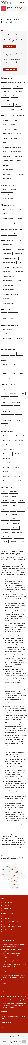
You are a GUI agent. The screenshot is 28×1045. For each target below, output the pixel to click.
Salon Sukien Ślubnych (8, 462)
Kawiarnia (14, 214)
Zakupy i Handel (8, 431)
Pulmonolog (6, 527)
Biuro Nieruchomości (8, 100)
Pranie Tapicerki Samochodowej (10, 294)
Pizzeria (20, 209)
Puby (4, 223)
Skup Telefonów (6, 471)
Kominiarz (18, 133)
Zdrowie (6, 487)
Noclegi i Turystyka (9, 310)
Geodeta (5, 138)
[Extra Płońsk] (6, 2)
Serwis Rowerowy (19, 271)
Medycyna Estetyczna (8, 369)
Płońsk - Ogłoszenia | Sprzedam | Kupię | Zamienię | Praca (15, 9)
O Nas (13, 1035)
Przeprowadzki (20, 249)
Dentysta (13, 541)
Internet (5, 342)
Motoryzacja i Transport (10, 240)
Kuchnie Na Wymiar (8, 160)
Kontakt (3, 1018)
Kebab (21, 223)
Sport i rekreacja (8, 349)
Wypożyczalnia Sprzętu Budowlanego (12, 147)
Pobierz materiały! (10, 69)
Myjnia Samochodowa (8, 276)
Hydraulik (14, 398)
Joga (13, 353)
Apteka (22, 541)
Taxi (20, 262)
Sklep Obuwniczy (18, 476)
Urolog (4, 491)
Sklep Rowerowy (19, 440)
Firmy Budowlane (20, 174)
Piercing (13, 364)
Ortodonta (5, 532)
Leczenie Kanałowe (17, 532)
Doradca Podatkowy (18, 91)
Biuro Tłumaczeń (7, 407)
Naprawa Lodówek (19, 156)
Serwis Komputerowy (8, 329)
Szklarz (4, 124)
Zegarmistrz (5, 389)
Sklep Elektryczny (7, 480)
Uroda (5, 360)
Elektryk (5, 402)
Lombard (17, 471)
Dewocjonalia (6, 476)
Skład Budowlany (7, 174)
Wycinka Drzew (6, 120)
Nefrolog (5, 509)
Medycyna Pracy (7, 536)
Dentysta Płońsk (7, 905)
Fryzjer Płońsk (7, 918)
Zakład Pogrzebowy (7, 416)
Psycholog (15, 527)
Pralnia (22, 393)
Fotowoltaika (14, 138)
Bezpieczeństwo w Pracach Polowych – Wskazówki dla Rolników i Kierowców (14, 976)
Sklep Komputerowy (7, 338)
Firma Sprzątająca (7, 411)
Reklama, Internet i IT (10, 325)
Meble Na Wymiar (7, 133)
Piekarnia (5, 214)
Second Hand (6, 467)
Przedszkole (13, 189)
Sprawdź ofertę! (9, 46)
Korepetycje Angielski (8, 198)
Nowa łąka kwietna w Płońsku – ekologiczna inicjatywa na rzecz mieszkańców (12, 955)
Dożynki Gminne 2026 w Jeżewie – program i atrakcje (12, 950)
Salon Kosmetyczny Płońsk (10, 921)
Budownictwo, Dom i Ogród (12, 116)
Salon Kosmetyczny (7, 378)
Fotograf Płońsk (7, 916)
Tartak (16, 120)
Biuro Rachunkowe (7, 104)
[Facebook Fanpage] (18, 2)
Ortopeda (5, 500)
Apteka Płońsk (7, 908)
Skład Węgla (18, 453)
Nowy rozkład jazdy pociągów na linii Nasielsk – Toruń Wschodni (13, 961)
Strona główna (4, 15)
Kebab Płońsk (7, 932)
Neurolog (5, 505)
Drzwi (4, 142)
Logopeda (21, 509)
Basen (19, 353)
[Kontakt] (21, 2)
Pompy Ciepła (6, 129)
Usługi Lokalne (8, 384)
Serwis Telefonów (7, 333)
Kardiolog (5, 514)
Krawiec (19, 416)
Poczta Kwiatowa (7, 444)
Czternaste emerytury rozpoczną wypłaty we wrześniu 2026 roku (14, 965)
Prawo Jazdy (6, 267)
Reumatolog (16, 523)
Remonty (19, 160)
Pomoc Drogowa (7, 253)
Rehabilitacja (13, 491)
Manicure (5, 373)
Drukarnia (19, 338)
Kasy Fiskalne (6, 91)
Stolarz (4, 151)
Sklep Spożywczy (7, 453)
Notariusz (13, 109)
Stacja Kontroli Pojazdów (9, 303)
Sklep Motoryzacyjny (8, 280)
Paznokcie (20, 369)
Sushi (4, 209)
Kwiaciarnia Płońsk (8, 910)
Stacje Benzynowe (7, 244)
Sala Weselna (13, 233)
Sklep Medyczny (6, 458)
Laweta (19, 280)
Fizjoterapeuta (18, 536)
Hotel (4, 314)
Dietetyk (5, 541)
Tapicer (14, 389)
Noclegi (4, 318)
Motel (12, 318)
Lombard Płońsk (7, 903)
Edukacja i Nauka (8, 185)
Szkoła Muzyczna (7, 194)
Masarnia (12, 209)
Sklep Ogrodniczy (7, 178)
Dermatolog (5, 523)
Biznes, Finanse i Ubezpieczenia (13, 82)
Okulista (21, 500)
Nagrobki (5, 398)
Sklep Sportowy (6, 440)
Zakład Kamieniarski (8, 169)
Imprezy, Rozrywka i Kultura (12, 229)
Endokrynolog (15, 518)
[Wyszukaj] (23, 2)
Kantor (4, 109)
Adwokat (14, 95)
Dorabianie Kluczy (15, 402)
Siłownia (5, 353)
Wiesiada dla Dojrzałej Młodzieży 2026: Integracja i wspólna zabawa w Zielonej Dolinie (14, 970)
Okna (15, 129)
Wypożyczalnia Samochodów (10, 258)
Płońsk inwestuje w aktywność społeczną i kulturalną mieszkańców (14, 945)
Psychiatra (5, 496)
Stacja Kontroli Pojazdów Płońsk (12, 926)
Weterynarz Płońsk (8, 913)
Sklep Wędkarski (20, 435)
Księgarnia (16, 467)
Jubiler (4, 449)
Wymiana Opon (6, 271)
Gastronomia (7, 205)
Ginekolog (14, 514)
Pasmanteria (19, 444)
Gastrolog (5, 518)
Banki (17, 104)
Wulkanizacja (6, 298)
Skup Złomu (13, 393)
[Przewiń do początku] (24, 1041)
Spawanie (12, 124)
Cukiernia (19, 218)
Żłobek (4, 189)
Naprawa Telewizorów (15, 151)
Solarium (5, 364)
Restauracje (12, 223)
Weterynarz (18, 420)
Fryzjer (21, 373)
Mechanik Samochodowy (9, 262)
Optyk (13, 500)
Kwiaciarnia (18, 480)
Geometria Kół (18, 253)
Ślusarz (22, 389)
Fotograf (5, 425)
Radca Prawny (17, 86)
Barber (13, 373)
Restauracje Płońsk (8, 929)
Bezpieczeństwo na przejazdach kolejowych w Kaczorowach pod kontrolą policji (14, 981)
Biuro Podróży (13, 314)
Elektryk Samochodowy (8, 289)
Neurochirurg (15, 505)
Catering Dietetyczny (8, 218)
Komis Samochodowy (8, 285)
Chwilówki (5, 95)
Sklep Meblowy (6, 165)
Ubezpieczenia (6, 86)
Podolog (14, 496)
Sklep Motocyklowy (7, 249)
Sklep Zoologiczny (7, 435)
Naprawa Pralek (6, 156)
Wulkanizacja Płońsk (8, 924)
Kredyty (21, 109)
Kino (4, 233)
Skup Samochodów (17, 267)
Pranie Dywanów (7, 420)
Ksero (16, 407)
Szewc (4, 393)
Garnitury (12, 449)
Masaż (12, 509)
